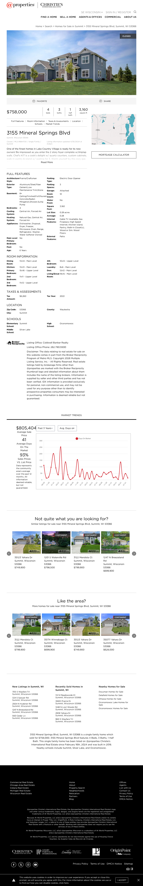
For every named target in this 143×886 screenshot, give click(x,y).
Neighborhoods (76, 791)
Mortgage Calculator (114, 155)
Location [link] (76, 121)
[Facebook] (13, 866)
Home (72, 782)
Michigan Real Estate (20, 791)
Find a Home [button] (49, 17)
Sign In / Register (118, 12)
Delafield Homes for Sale (110, 695)
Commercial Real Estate (21, 782)
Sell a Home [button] (68, 17)
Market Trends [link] (53, 124)
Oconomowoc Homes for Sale (113, 708)
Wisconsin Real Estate (21, 793)
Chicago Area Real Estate (22, 785)
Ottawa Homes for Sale (110, 699)
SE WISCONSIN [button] (90, 12)
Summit (10, 144)
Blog (71, 799)
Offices (122, 782)
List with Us (125, 788)
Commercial (113, 17)
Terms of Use (125, 796)
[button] (113, 129)
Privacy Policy (126, 793)
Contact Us (124, 791)
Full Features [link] (17, 121)
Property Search (77, 788)
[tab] (71, 415)
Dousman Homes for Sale (111, 692)
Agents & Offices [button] (90, 17)
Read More (47, 162)
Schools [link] (39, 124)
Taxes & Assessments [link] (58, 121)
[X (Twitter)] (20, 866)
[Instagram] (28, 866)
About (72, 785)
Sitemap (128, 863)
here (66, 883)
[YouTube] (35, 866)
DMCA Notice (126, 799)
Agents (122, 785)
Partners (73, 796)
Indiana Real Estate (19, 788)
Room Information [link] (36, 121)
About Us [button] (130, 17)
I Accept (121, 880)
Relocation (74, 793)
